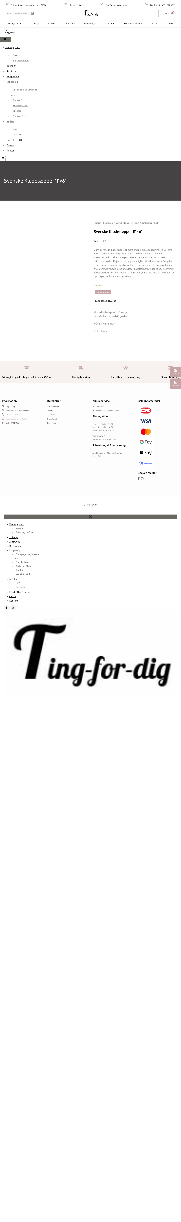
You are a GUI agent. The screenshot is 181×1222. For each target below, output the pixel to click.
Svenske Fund (122, 222)
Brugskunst (70, 23)
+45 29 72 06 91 (168, 5)
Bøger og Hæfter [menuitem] (21, 60)
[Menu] (5, 39)
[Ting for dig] (9, 34)
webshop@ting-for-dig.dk (16, 419)
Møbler (109, 23)
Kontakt (169, 23)
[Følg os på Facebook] (139, 478)
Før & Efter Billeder (133, 23)
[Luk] (90, 516)
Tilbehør (35, 23)
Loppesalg (89, 23)
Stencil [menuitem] (16, 55)
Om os (154, 23)
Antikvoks (52, 23)
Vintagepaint (14, 23)
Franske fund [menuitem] (19, 100)
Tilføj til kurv (103, 292)
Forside (97, 222)
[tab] (105, 302)
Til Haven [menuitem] (17, 134)
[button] (21, 23)
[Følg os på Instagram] (142, 478)
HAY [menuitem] (15, 129)
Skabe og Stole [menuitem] (20, 105)
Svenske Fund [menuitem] (19, 116)
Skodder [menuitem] (17, 111)
